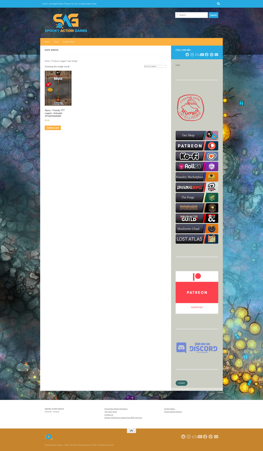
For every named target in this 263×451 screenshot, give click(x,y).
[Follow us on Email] (216, 54)
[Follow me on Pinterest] (211, 54)
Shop (56, 42)
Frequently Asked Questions (116, 409)
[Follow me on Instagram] (192, 54)
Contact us (108, 415)
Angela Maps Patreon (173, 412)
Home (47, 42)
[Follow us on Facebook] (207, 54)
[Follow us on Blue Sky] (197, 54)
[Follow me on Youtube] (202, 54)
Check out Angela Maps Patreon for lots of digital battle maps (69, 4)
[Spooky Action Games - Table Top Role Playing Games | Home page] (66, 23)
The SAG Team (110, 412)
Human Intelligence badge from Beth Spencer (123, 418)
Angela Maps (68, 42)
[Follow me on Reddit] (187, 54)
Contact (181, 383)
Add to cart (53, 128)
